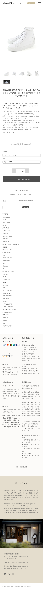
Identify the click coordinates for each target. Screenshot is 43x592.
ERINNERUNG (6, 260)
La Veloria (5, 282)
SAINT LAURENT (7, 307)
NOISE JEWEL (6, 293)
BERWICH (5, 241)
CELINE (4, 247)
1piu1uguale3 (6, 217)
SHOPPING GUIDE (21, 467)
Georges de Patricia (8, 271)
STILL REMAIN (7, 312)
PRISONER (5, 298)
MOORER (5, 285)
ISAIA (4, 277)
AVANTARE (5, 228)
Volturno (4, 320)
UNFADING (5, 317)
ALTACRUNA (6, 222)
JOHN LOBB (6, 279)
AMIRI (4, 225)
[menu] (39, 3)
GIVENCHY (5, 274)
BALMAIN (5, 233)
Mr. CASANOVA (7, 290)
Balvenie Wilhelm (7, 236)
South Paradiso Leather (9, 309)
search (26, 207)
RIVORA (5, 301)
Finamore (5, 266)
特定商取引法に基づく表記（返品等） (21, 194)
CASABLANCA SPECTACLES (11, 244)
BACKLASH (6, 231)
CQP (3, 255)
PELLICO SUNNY (7, 296)
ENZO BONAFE (7, 258)
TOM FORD (5, 315)
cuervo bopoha (6, 252)
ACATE (4, 220)
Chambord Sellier (7, 250)
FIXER (4, 269)
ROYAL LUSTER (7, 304)
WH (3, 323)
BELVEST (5, 239)
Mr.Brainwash (6, 288)
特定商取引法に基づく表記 (23, 586)
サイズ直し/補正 (7, 326)
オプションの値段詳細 (21, 191)
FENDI (4, 263)
